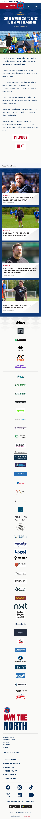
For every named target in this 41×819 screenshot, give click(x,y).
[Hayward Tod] (20, 509)
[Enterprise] (20, 339)
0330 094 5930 (11, 752)
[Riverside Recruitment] (20, 632)
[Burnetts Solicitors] (20, 445)
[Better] (20, 410)
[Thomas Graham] (20, 684)
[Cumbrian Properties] (20, 457)
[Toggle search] (27, 6)
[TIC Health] (20, 358)
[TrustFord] (20, 691)
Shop (11, 1)
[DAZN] (20, 331)
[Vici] (20, 696)
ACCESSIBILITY (9, 760)
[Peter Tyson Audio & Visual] (20, 614)
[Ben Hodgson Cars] (20, 402)
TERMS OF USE (9, 778)
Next (20, 146)
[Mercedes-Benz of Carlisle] (20, 573)
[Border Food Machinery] (20, 428)
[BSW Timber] (20, 436)
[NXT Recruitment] (20, 606)
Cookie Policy (10, 771)
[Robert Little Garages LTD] (20, 641)
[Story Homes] (20, 667)
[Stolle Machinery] (20, 658)
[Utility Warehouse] (20, 366)
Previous (20, 137)
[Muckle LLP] (20, 581)
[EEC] (20, 465)
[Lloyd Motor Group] (20, 551)
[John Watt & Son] (20, 527)
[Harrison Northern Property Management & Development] (20, 501)
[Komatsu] (20, 544)
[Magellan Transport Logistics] (20, 565)
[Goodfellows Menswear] (20, 473)
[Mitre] (20, 322)
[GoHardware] (20, 483)
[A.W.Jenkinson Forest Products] (20, 393)
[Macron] (20, 558)
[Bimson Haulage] (20, 419)
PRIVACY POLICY (10, 775)
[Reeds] (20, 623)
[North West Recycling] (20, 589)
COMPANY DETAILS (11, 763)
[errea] (20, 348)
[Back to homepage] (20, 5)
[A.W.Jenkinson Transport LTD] (20, 384)
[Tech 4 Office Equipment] (20, 675)
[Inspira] (20, 518)
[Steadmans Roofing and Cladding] (20, 650)
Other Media (26, 816)
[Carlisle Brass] (20, 452)
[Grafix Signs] (20, 492)
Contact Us (8, 767)
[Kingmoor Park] (20, 536)
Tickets (4, 1)
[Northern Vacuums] (20, 597)
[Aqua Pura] (20, 377)
